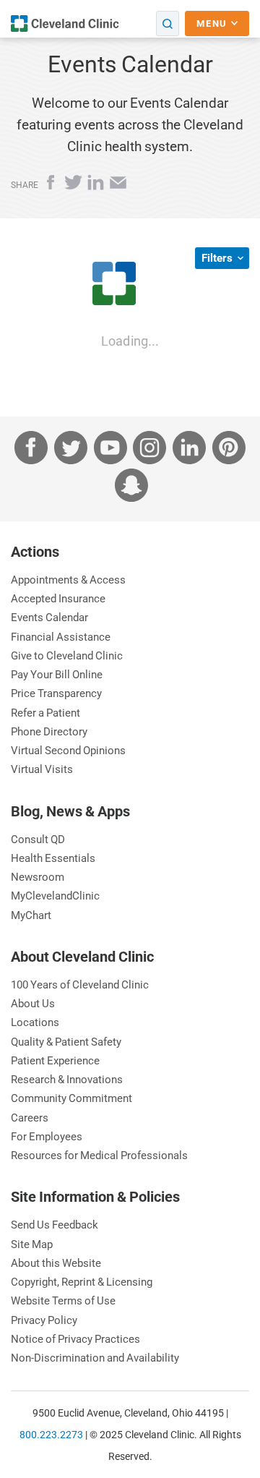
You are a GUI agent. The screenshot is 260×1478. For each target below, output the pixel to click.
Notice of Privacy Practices (75, 1339)
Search (167, 23)
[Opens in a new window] (65, 23)
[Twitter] (75, 187)
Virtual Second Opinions (68, 750)
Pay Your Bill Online (57, 674)
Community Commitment (71, 1098)
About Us (33, 1003)
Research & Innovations (67, 1079)
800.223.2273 (51, 1434)
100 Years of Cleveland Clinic (80, 984)
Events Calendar (49, 617)
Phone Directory (49, 731)
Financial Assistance (60, 637)
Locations (35, 1022)
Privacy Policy (44, 1320)
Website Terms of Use (63, 1300)
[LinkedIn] (97, 187)
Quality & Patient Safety (66, 1041)
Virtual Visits (42, 769)
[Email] (118, 187)
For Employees (46, 1136)
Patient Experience (55, 1060)
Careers (29, 1117)
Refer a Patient (45, 712)
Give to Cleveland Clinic (67, 655)
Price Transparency (56, 693)
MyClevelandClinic (55, 895)
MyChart (31, 915)
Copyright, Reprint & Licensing (81, 1282)
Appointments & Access (68, 579)
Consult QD (38, 839)
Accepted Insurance (58, 598)
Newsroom (37, 877)
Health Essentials (53, 858)
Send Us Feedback (54, 1224)
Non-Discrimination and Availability (95, 1357)
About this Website (56, 1263)
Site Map (32, 1244)
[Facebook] (52, 187)
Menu (213, 23)
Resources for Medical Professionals (99, 1155)
